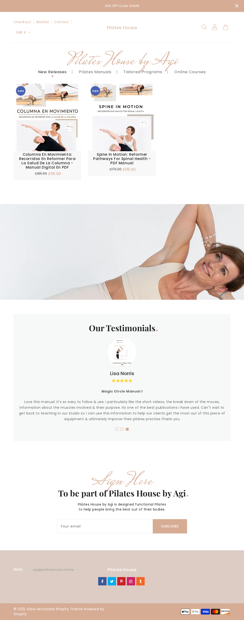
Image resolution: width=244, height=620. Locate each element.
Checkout (22, 22)
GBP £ (21, 32)
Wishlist (42, 22)
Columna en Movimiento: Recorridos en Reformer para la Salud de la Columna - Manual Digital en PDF (47, 161)
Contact (61, 22)
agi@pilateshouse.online (53, 569)
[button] (117, 429)
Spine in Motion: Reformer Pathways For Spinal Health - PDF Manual (122, 158)
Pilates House (122, 27)
